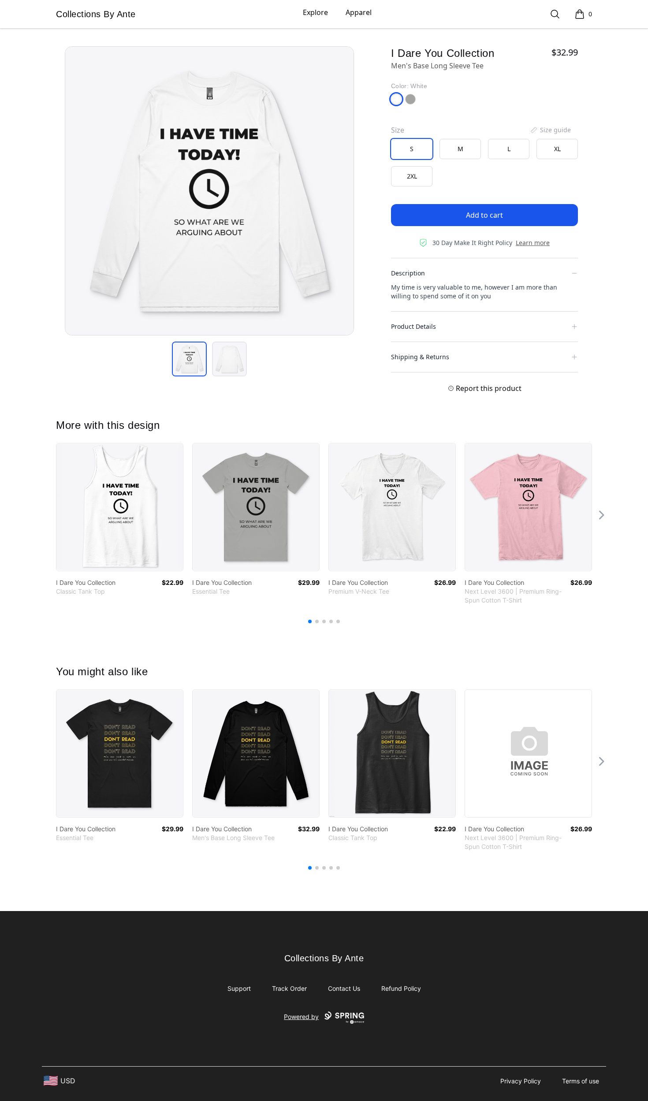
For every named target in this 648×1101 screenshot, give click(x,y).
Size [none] (397, 130)
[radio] (411, 149)
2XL (412, 176)
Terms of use (580, 1081)
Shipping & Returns (420, 357)
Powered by (301, 1016)
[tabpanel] (209, 190)
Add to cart (484, 215)
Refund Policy (401, 988)
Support (239, 988)
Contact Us (344, 988)
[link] (119, 507)
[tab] (189, 359)
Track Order (289, 988)
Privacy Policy (520, 1081)
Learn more (533, 242)
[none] (550, 130)
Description (408, 273)
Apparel (359, 12)
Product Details (413, 326)
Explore (315, 12)
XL (557, 149)
